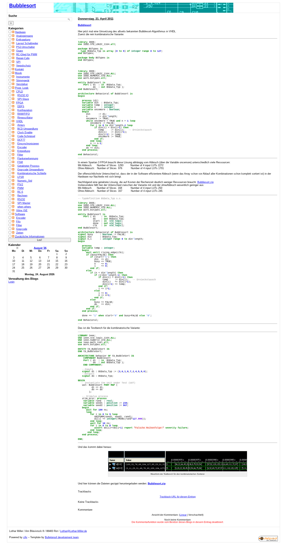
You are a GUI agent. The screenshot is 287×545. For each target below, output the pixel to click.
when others (24, 206)
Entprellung (23, 151)
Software (20, 214)
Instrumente (23, 76)
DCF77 (21, 139)
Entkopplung (23, 39)
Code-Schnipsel (26, 136)
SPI (18, 61)
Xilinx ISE (22, 210)
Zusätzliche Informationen (29, 236)
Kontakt (19, 69)
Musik (18, 73)
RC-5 (20, 191)
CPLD (19, 91)
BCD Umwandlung (27, 128)
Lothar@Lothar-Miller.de (73, 531)
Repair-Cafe (22, 58)
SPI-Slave (23, 99)
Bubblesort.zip (205, 182)
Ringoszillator (25, 117)
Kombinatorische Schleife (31, 173)
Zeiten (19, 232)
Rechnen (22, 195)
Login (11, 281)
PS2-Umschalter (25, 47)
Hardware (20, 32)
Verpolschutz (23, 65)
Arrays (21, 125)
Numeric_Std (24, 180)
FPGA (19, 102)
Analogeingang (24, 35)
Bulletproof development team (62, 537)
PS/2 (20, 184)
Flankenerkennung (27, 158)
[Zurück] (17, 247)
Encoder (22, 147)
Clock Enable (24, 132)
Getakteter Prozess (28, 165)
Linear (183, 515)
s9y (25, 537)
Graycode (21, 229)
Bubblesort (22, 5)
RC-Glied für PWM (26, 54)
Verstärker (22, 84)
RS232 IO (23, 95)
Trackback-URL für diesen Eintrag (178, 497)
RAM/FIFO (23, 113)
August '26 (40, 248)
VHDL (19, 121)
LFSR (20, 177)
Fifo (18, 221)
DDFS (20, 106)
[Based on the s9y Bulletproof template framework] (268, 540)
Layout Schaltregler (27, 43)
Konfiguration (24, 110)
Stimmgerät (22, 80)
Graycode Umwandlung (30, 169)
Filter (20, 154)
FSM (20, 162)
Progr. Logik (22, 87)
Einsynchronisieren (28, 143)
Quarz (19, 50)
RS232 (21, 199)
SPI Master (23, 203)
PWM (20, 188)
